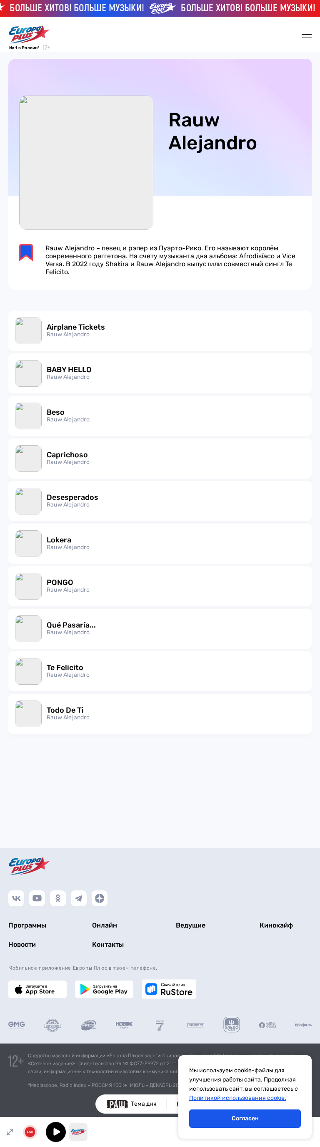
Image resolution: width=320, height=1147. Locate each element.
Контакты (108, 944)
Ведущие (190, 925)
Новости (22, 944)
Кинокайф (276, 925)
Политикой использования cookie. (237, 1098)
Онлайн (104, 925)
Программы (27, 925)
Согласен (245, 1118)
